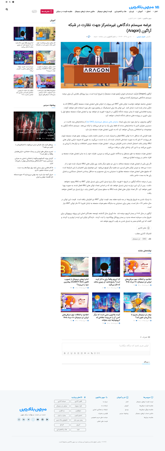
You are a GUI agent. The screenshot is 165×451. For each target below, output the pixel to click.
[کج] (68, 353)
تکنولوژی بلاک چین (62, 420)
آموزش (140, 11)
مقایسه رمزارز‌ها (148, 417)
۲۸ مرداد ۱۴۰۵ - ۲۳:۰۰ (144, 285)
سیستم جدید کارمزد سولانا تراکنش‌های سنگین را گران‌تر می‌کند (25, 69)
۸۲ (103, 288)
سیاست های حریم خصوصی (99, 417)
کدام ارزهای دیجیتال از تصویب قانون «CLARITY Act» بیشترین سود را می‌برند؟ (76, 282)
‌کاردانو (62, 425)
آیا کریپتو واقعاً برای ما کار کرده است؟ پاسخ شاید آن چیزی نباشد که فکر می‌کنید (107, 282)
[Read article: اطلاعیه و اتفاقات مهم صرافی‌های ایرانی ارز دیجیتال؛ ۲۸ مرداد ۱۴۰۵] (137, 267)
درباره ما (105, 402)
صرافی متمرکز (41, 38)
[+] (98, 353)
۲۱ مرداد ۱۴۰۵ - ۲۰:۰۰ (144, 321)
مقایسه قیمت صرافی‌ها (146, 406)
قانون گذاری (78, 401)
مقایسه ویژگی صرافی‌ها (146, 409)
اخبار (156, 11)
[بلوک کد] (88, 353)
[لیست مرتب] (78, 353)
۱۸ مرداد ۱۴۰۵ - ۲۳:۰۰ (81, 321)
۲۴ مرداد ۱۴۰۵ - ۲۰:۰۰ (113, 288)
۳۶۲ (71, 288)
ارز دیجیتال (136, 239)
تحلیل (149, 11)
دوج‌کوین (78, 411)
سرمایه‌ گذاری (62, 401)
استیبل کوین (78, 415)
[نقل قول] (85, 353)
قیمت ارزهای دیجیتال (104, 11)
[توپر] (64, 353)
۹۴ (103, 323)
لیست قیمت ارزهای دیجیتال (144, 402)
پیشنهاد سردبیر (124, 413)
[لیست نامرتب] (81, 353)
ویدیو (126, 409)
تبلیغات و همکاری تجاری (100, 409)
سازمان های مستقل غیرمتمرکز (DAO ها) (102, 121)
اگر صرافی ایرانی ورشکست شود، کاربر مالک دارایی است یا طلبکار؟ (45, 44)
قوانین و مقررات (103, 413)
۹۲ (134, 285)
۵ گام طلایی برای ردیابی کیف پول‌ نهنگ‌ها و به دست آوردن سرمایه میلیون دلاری (35, 168)
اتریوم (78, 425)
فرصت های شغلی (102, 421)
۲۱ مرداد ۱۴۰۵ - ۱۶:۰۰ (113, 323)
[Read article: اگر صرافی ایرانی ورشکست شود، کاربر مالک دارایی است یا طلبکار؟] (45, 34)
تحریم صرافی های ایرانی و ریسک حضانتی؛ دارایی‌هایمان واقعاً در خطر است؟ (33, 152)
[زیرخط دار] (71, 353)
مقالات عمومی (98, 275)
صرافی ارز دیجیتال (61, 406)
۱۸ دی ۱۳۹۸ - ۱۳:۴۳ (124, 36)
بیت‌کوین (62, 411)
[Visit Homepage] (144, 7)
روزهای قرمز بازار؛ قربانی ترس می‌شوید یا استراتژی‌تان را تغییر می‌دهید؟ (34, 145)
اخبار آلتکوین (132, 18)
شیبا (78, 429)
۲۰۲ (71, 321)
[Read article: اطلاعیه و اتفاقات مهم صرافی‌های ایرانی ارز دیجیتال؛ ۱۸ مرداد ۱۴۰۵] (75, 302)
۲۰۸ (134, 321)
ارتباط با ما (104, 406)
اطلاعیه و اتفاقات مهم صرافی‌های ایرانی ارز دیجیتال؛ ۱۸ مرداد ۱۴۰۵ (75, 316)
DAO (144, 239)
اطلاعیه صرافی (66, 310)
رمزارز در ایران (129, 275)
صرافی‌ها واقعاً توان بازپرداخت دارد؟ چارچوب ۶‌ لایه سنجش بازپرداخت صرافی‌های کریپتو (46, 92)
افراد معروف (78, 406)
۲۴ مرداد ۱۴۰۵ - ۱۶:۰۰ (81, 288)
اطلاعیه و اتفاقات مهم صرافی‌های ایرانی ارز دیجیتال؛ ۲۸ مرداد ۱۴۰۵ (138, 280)
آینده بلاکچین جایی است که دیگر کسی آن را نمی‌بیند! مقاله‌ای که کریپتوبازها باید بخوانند (107, 317)
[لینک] (91, 353)
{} (95, 353)
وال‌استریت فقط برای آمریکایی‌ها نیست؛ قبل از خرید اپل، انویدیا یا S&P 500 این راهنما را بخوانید (35, 132)
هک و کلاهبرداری (120, 11)
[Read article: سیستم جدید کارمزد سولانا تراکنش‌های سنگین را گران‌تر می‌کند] (23, 58)
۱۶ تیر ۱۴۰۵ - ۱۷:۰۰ (47, 139)
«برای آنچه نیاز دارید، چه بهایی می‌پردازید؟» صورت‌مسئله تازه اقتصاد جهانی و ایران (33, 175)
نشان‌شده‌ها (46, 11)
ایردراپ (131, 11)
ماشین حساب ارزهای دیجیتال (85, 11)
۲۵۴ (37, 139)
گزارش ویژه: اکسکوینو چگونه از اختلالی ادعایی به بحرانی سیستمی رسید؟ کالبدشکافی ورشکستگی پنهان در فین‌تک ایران (34, 160)
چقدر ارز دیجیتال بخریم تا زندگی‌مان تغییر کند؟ (141, 316)
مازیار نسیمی (141, 36)
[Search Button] (7, 9)
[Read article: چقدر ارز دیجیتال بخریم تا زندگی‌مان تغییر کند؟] (137, 302)
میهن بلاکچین (147, 18)
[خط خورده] (75, 353)
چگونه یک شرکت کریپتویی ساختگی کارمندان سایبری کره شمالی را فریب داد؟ (24, 92)
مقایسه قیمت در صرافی (64, 11)
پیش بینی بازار (78, 420)
